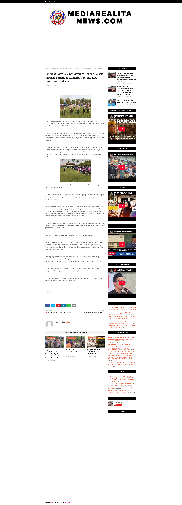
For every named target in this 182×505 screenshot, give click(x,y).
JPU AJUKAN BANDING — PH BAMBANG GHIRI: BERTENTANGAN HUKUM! (95, 352)
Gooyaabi (67, 502)
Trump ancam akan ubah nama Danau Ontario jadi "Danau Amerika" (120, 391)
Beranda (48, 68)
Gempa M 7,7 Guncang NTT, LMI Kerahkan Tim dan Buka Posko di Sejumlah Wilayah (121, 363)
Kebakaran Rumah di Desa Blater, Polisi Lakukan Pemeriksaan (74, 352)
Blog (53, 502)
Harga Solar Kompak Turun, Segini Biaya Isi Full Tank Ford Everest (121, 326)
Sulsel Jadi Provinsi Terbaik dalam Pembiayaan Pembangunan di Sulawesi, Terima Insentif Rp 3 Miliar (122, 309)
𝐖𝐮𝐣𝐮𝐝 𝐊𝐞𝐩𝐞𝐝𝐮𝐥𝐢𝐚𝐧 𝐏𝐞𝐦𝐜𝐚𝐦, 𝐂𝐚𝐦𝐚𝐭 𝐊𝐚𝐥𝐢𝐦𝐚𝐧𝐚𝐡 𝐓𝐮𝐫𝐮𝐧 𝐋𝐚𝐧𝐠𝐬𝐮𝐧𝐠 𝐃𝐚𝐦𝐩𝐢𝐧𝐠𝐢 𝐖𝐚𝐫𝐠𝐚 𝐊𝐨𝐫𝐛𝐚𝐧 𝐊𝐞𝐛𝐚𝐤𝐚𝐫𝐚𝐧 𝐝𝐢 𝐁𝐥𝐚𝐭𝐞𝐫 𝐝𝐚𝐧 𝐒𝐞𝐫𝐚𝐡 (54, 354)
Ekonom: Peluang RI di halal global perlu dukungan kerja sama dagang (120, 377)
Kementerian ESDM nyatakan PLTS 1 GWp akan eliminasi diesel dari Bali (121, 384)
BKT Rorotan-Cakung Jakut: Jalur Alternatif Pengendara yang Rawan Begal (121, 313)
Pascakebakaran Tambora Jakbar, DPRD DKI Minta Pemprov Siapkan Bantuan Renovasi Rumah (122, 318)
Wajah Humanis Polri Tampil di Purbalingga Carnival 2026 (126, 101)
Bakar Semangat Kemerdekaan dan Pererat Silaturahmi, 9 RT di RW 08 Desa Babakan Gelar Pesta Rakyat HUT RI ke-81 (125, 90)
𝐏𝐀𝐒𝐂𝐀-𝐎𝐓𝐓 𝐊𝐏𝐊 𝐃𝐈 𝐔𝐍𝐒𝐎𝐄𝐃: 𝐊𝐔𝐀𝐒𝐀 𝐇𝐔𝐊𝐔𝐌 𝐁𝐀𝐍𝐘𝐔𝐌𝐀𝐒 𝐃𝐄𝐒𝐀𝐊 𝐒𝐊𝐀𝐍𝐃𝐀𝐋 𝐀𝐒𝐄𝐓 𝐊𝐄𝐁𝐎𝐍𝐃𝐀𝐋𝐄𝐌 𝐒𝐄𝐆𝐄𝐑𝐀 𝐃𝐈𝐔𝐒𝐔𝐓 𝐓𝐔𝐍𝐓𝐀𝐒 (126, 77)
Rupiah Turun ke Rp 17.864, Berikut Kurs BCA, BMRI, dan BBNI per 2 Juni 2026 (122, 322)
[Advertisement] (91, 43)
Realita (67, 322)
